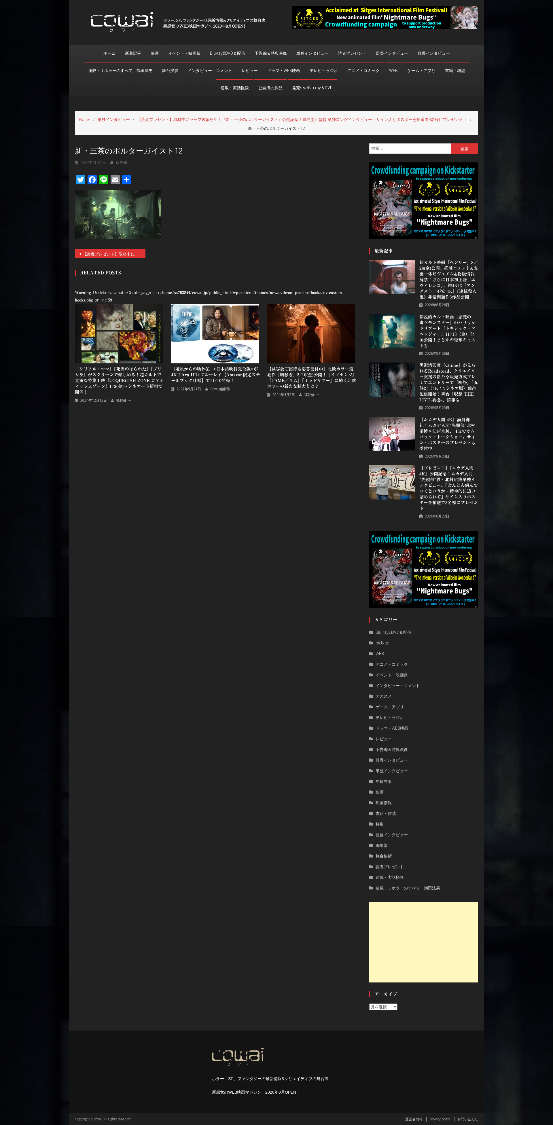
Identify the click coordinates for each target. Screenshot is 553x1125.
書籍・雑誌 (455, 70)
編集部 (382, 845)
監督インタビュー (392, 53)
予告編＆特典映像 (271, 53)
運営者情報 (414, 1119)
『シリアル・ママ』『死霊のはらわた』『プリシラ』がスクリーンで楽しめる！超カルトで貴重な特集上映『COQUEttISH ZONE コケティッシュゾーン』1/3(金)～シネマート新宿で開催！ (119, 380)
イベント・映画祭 (184, 53)
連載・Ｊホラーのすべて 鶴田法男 (120, 70)
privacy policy (440, 1119)
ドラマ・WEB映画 (283, 70)
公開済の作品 (270, 88)
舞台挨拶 (170, 70)
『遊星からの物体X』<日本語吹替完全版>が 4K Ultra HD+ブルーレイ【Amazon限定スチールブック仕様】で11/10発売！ (215, 375)
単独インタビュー (312, 53)
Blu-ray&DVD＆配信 (227, 53)
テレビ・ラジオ (324, 70)
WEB (393, 70)
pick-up (382, 643)
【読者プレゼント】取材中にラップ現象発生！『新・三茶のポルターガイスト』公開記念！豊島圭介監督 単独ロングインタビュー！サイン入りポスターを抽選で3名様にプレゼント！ (113, 254)
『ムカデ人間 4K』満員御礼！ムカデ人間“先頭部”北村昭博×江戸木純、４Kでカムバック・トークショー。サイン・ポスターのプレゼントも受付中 (447, 434)
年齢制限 (384, 781)
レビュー (250, 70)
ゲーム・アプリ (421, 70)
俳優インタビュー (434, 53)
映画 (155, 53)
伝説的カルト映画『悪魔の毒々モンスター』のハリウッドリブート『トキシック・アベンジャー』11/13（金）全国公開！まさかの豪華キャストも (447, 331)
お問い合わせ (467, 1119)
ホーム (109, 53)
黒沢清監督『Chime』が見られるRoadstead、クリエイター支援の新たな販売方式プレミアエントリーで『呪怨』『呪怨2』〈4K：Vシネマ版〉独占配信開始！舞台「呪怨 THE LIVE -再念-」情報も (448, 382)
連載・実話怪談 (235, 88)
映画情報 (384, 802)
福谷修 (121, 162)
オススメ (384, 696)
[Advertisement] (423, 942)
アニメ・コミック (363, 70)
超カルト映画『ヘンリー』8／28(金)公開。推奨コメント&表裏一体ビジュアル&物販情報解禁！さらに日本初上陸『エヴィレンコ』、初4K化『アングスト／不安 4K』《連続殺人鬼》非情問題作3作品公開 (448, 279)
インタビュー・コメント (210, 70)
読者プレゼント (352, 53)
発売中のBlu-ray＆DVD (312, 88)
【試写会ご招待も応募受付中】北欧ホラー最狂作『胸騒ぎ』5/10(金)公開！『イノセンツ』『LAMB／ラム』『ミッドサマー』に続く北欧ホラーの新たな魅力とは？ (312, 377)
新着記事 (133, 53)
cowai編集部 (220, 388)
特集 (380, 824)
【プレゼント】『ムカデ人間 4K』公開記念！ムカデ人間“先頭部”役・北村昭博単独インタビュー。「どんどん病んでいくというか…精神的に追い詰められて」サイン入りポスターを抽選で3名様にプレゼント (448, 488)
